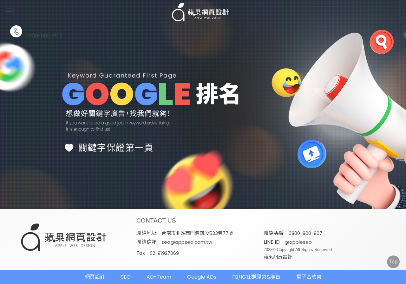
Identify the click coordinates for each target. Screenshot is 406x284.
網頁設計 (95, 277)
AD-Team (159, 277)
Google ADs (201, 277)
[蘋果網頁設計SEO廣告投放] (203, 12)
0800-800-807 (44, 35)
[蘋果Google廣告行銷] (64, 238)
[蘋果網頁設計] (203, 104)
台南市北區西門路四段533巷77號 (197, 233)
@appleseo (298, 242)
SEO (126, 277)
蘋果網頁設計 (278, 257)
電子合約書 (309, 277)
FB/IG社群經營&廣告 (256, 277)
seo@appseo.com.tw (186, 242)
